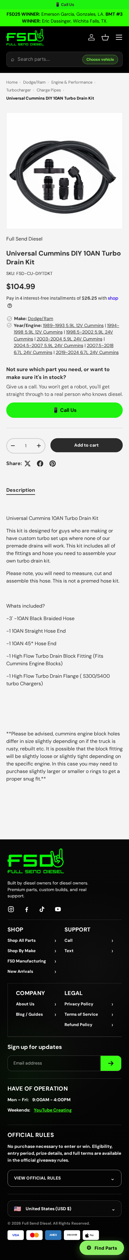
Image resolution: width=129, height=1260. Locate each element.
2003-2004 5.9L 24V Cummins (69, 339)
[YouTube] (57, 909)
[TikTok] (42, 909)
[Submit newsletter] (111, 1063)
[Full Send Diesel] (36, 860)
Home (12, 82)
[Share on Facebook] (40, 463)
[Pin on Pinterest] (52, 463)
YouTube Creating (53, 1110)
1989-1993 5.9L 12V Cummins (73, 325)
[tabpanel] (64, 642)
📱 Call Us (64, 4)
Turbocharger (18, 90)
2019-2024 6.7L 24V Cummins (87, 352)
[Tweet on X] (27, 463)
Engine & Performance (71, 82)
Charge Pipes (49, 90)
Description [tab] (20, 490)
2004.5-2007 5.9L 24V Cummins (48, 345)
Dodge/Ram (34, 82)
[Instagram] (11, 909)
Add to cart (86, 445)
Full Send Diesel (24, 239)
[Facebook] (26, 909)
